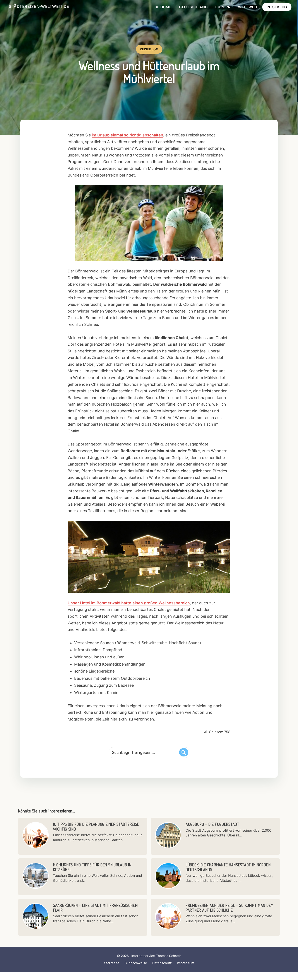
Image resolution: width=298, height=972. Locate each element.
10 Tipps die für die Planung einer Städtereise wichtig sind (96, 826)
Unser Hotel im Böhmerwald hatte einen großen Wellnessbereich (129, 603)
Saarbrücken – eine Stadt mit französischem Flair (95, 908)
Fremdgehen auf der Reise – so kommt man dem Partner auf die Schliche (230, 908)
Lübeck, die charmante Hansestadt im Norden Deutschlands (228, 867)
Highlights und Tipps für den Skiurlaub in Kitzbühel (92, 867)
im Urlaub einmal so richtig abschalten (127, 135)
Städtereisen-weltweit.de (39, 6)
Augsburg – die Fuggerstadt (212, 824)
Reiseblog (149, 49)
